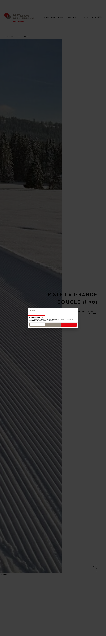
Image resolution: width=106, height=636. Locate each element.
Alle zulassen (68, 324)
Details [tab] (53, 313)
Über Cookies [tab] (69, 313)
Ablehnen (37, 324)
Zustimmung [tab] (36, 313)
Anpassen (52, 324)
